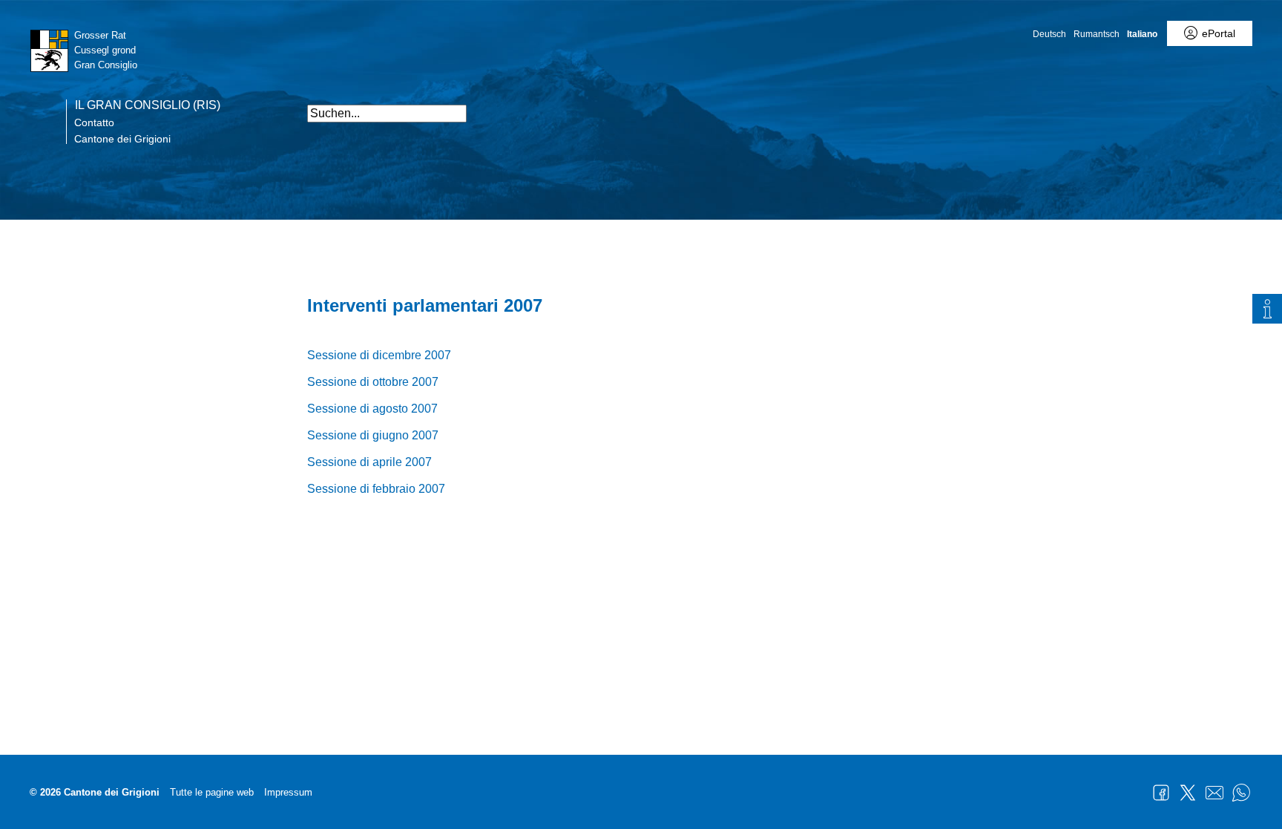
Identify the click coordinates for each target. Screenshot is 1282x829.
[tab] (1267, 309)
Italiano (1142, 34)
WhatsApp (1241, 793)
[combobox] (387, 113)
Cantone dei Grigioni (122, 139)
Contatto (94, 122)
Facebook (1161, 793)
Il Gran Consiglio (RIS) (147, 105)
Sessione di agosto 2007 (372, 408)
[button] (960, 106)
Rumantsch (1097, 34)
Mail (1214, 793)
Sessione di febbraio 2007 (376, 488)
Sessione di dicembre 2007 (379, 355)
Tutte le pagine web (212, 792)
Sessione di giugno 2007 (372, 435)
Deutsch (1049, 34)
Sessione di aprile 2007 (369, 462)
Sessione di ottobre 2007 (372, 382)
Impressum (288, 792)
